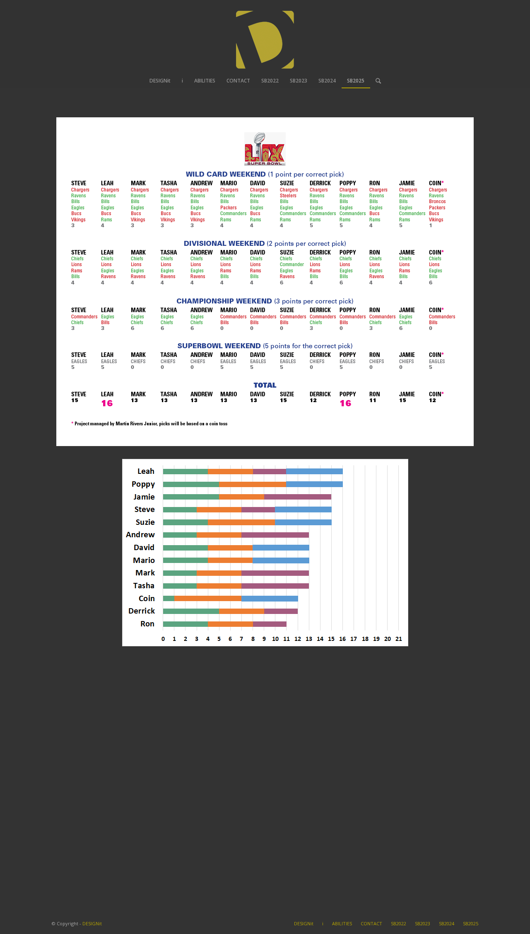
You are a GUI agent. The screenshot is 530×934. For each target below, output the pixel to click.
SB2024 (446, 923)
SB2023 (422, 923)
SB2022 (398, 923)
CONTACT (371, 923)
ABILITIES (342, 923)
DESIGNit (92, 923)
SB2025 (470, 923)
